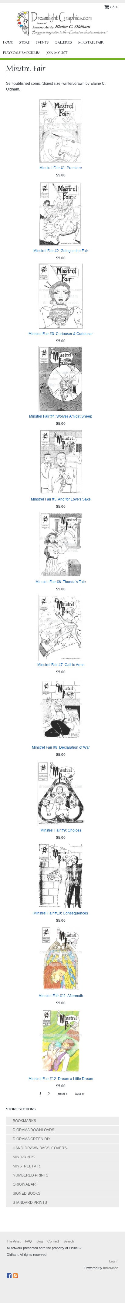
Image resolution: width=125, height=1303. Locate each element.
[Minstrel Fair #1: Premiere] (60, 131)
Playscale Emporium (21, 52)
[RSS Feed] (16, 1274)
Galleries (63, 42)
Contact (53, 1241)
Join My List (56, 52)
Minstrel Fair (90, 42)
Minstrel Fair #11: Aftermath (61, 996)
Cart (114, 7)
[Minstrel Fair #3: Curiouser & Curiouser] (60, 297)
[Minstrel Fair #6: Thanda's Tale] (60, 545)
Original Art (25, 1184)
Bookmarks (24, 1121)
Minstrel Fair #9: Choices (60, 830)
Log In (113, 1261)
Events (42, 42)
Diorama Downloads (33, 1130)
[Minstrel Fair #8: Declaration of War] (60, 710)
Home (8, 42)
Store (24, 42)
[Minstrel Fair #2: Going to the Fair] (60, 214)
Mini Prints (24, 1157)
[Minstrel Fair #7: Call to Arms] (60, 628)
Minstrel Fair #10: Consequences (60, 913)
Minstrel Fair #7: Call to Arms (60, 665)
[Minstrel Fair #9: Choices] (60, 793)
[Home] (62, 23)
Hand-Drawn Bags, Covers (40, 1148)
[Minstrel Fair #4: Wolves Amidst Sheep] (60, 379)
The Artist (14, 1241)
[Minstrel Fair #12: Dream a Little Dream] (60, 1042)
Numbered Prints (30, 1175)
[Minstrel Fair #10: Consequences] (60, 876)
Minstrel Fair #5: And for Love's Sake (61, 499)
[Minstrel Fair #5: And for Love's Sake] (60, 462)
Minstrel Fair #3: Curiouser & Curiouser (61, 334)
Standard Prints (30, 1202)
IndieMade (110, 1268)
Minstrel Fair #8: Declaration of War (61, 747)
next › (62, 1094)
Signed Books (26, 1193)
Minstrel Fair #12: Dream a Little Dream (61, 1079)
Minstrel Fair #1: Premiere (60, 168)
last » (79, 1094)
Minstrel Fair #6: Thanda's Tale (60, 582)
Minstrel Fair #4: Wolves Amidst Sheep (60, 416)
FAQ (28, 1241)
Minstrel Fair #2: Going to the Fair (60, 251)
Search (68, 1241)
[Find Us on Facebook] (10, 1274)
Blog (39, 1241)
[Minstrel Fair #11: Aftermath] (60, 959)
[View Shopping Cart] (107, 7)
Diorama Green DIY (31, 1139)
